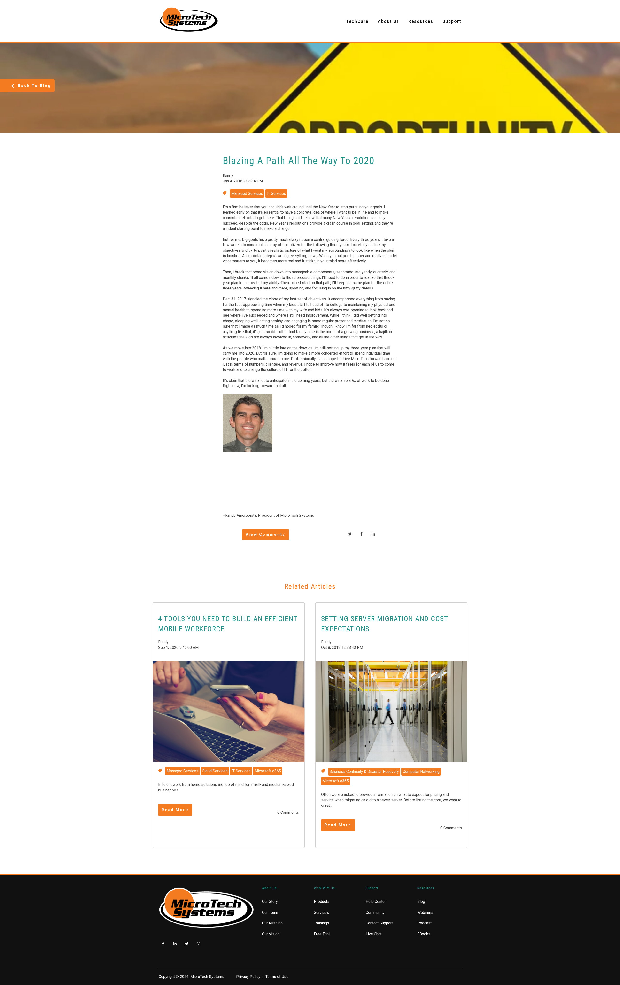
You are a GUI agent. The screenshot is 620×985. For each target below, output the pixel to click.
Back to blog (34, 85)
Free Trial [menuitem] (322, 934)
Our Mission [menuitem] (272, 923)
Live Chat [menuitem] (373, 934)
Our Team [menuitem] (270, 912)
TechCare (357, 21)
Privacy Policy (248, 976)
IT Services (276, 193)
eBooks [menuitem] (423, 934)
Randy (228, 175)
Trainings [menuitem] (321, 923)
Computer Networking (421, 771)
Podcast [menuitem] (424, 923)
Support (452, 21)
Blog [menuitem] (421, 901)
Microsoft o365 (268, 771)
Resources (420, 21)
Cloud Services (215, 771)
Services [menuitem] (321, 912)
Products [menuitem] (321, 901)
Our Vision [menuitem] (270, 934)
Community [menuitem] (375, 912)
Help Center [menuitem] (376, 901)
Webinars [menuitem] (425, 912)
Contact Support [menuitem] (379, 923)
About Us (388, 21)
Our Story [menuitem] (270, 901)
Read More (175, 809)
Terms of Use (276, 976)
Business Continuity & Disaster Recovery (364, 771)
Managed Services (247, 193)
